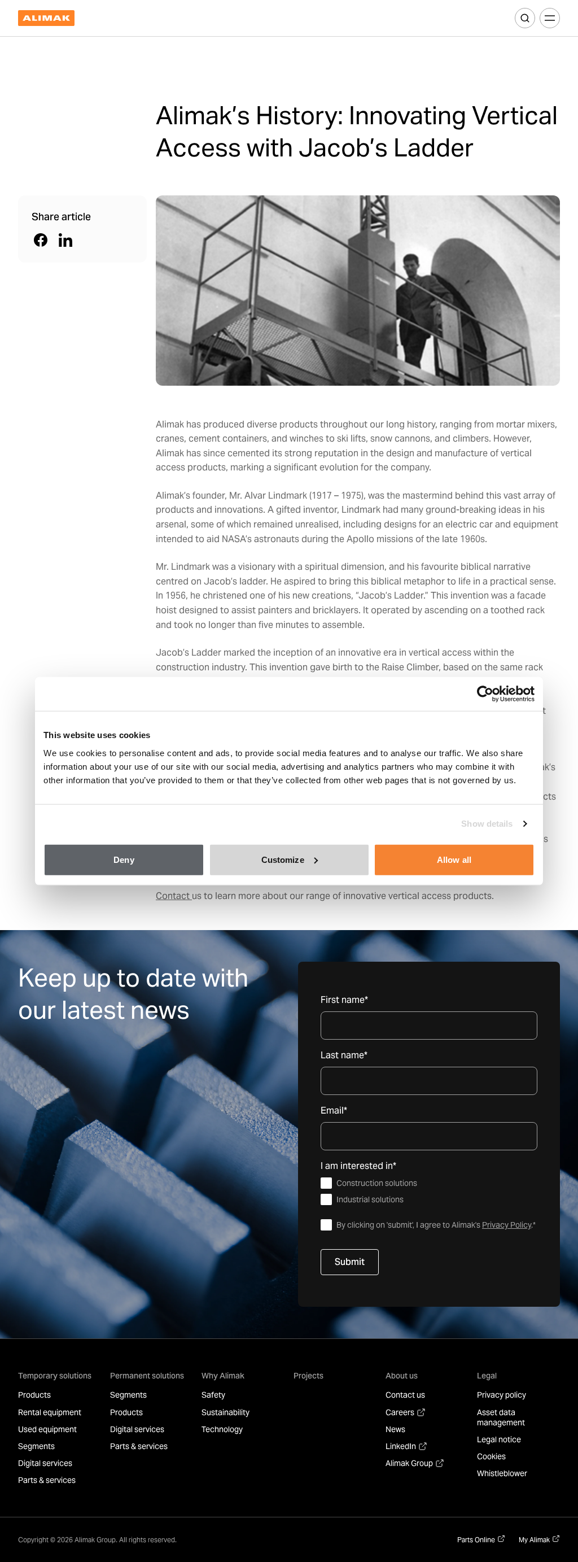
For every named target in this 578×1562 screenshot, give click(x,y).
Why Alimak (223, 1376)
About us (402, 1376)
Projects (308, 1376)
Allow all (454, 859)
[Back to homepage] (46, 18)
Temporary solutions (54, 1376)
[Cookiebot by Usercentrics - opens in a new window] (485, 694)
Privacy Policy (506, 1225)
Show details (487, 823)
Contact (174, 896)
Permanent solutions (147, 1376)
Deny (123, 859)
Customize (282, 859)
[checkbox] (429, 1191)
